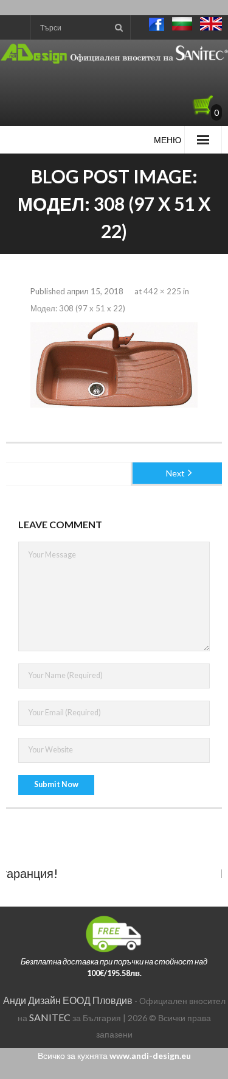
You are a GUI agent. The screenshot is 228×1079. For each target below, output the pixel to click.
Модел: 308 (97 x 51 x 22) (77, 308)
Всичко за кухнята (114, 1055)
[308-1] (114, 365)
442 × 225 (162, 291)
